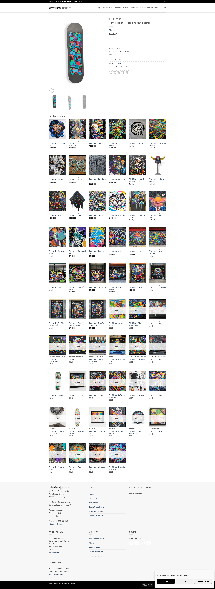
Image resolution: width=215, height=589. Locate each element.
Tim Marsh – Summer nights (96, 252)
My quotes (93, 498)
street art (124, 67)
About (132, 8)
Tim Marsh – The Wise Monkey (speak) (76, 324)
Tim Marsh (113, 30)
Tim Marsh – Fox (135, 251)
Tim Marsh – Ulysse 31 (117, 179)
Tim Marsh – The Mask (137, 359)
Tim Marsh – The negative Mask (54, 360)
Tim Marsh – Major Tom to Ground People (137, 180)
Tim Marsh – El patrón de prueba (117, 468)
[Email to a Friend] (119, 72)
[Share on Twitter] (115, 72)
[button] (164, 8)
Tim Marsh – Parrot (76, 359)
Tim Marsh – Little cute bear (97, 468)
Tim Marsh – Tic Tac (136, 143)
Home (105, 8)
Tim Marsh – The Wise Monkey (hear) (96, 324)
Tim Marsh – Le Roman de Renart (117, 396)
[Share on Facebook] (111, 72)
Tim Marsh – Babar (156, 395)
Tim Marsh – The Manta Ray (57, 144)
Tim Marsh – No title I (76, 395)
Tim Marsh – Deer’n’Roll (97, 287)
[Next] (102, 55)
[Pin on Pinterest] (123, 72)
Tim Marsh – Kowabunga (113, 144)
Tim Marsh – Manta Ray (157, 287)
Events (125, 8)
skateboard (116, 67)
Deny (184, 581)
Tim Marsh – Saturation (97, 215)
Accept (166, 581)
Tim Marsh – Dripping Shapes (137, 216)
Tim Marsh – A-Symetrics (74, 144)
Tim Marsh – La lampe (157, 431)
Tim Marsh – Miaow (96, 395)
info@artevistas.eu (75, 1)
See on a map (54, 552)
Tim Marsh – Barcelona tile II (97, 432)
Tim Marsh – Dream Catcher (116, 432)
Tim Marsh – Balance (56, 179)
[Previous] (53, 55)
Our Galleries (152, 8)
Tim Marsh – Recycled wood (56, 252)
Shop (111, 8)
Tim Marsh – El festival (117, 215)
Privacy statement (96, 511)
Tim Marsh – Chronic (56, 395)
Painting (120, 19)
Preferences (203, 581)
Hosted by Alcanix (68, 583)
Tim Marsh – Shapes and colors (57, 468)
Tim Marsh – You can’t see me (76, 288)
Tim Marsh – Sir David (96, 143)
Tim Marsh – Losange (76, 215)
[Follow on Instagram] (165, 2)
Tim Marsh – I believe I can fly (117, 360)
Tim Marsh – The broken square (135, 432)
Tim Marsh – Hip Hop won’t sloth (96, 360)
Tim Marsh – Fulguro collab (156, 180)
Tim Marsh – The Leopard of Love (135, 324)
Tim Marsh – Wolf (135, 287)
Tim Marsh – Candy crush (116, 324)
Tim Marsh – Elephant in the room (56, 432)
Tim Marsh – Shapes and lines (77, 252)
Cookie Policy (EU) (96, 516)
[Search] (99, 8)
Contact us (141, 8)
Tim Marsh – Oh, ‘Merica (155, 216)
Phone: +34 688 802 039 (57, 1)
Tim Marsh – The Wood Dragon (157, 144)
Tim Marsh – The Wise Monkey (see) (56, 324)
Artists (118, 8)
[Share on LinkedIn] (127, 72)
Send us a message (56, 574)
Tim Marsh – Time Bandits (75, 468)
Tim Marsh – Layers (156, 323)
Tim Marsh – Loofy (115, 251)
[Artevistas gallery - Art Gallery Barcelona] (60, 8)
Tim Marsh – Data (155, 359)
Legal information (96, 556)
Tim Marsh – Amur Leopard (156, 252)
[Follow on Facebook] (162, 2)
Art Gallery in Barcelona (98, 539)
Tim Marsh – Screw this (77, 179)
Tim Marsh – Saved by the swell (76, 432)
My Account (93, 503)
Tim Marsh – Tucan (55, 287)
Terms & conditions (96, 507)
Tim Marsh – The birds (137, 395)
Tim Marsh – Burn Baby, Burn (97, 180)
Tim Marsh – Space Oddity (115, 288)
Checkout (93, 543)
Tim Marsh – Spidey (55, 215)
